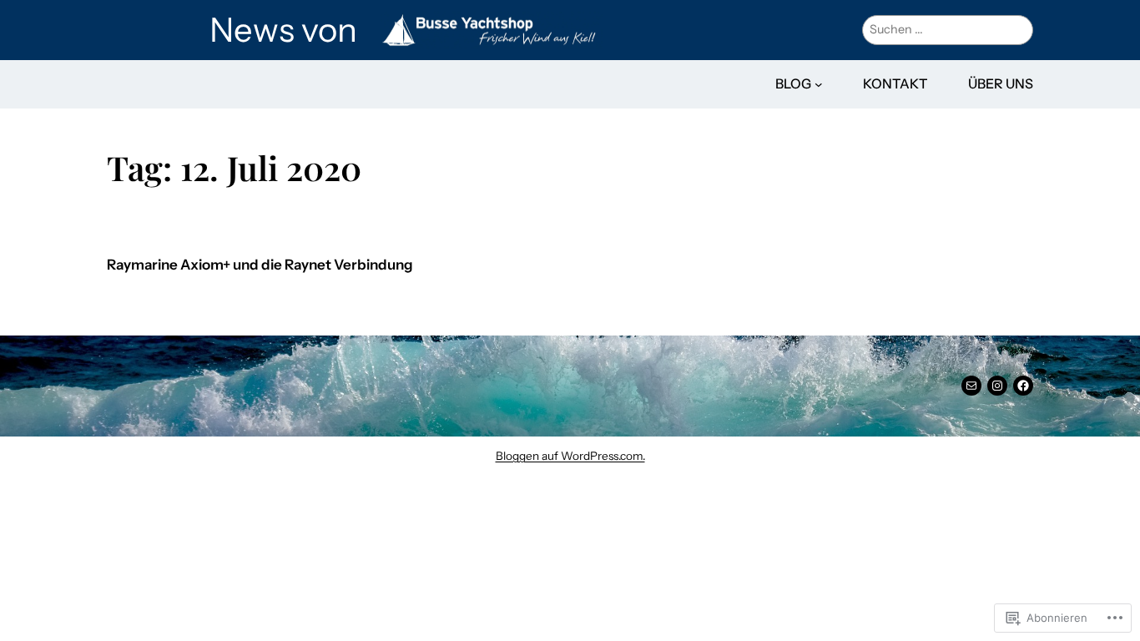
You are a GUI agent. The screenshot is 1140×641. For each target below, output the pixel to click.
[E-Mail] (971, 386)
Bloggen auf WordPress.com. (570, 455)
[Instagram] (997, 386)
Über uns (1000, 83)
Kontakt (895, 83)
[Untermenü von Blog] (819, 84)
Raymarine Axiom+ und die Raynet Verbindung (260, 265)
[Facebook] (1023, 386)
